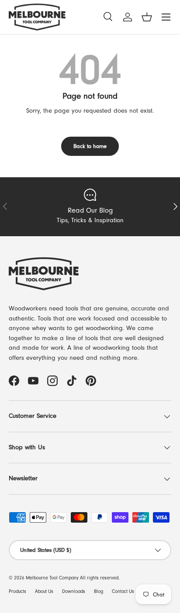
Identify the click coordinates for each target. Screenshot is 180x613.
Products (17, 591)
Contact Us (123, 591)
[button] (146, 17)
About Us (44, 591)
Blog (98, 591)
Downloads (73, 591)
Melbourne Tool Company (52, 578)
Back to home (90, 146)
